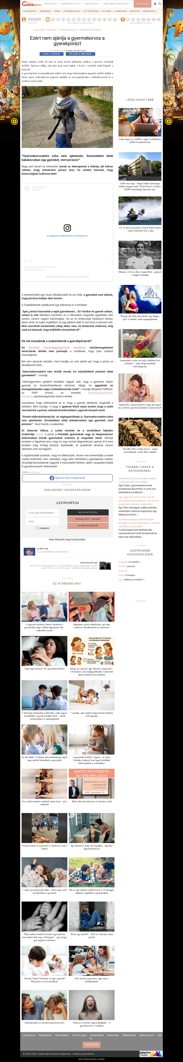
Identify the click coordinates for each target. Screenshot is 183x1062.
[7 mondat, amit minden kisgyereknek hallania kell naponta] (92, 695)
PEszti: (123, 570)
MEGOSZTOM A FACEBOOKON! (69, 478)
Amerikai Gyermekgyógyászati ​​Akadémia (57, 347)
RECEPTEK (135, 11)
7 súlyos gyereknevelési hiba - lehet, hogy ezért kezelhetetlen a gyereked (44, 891)
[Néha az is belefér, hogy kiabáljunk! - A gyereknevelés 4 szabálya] (92, 1005)
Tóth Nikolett (57, 51)
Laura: (131, 579)
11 (109, 20)
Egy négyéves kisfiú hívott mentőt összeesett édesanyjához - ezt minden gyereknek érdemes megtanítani (139, 501)
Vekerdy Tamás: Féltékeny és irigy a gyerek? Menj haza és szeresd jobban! (44, 980)
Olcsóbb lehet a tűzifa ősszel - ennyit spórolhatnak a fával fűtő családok (140, 450)
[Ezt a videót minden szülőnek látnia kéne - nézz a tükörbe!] (44, 784)
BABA (57, 11)
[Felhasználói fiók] (155, 2)
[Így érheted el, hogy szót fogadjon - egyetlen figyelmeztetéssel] (92, 828)
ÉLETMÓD (107, 11)
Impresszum (29, 1035)
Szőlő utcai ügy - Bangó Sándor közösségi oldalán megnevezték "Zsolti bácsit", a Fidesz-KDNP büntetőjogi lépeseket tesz (140, 187)
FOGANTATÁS (29, 11)
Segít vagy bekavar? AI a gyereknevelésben (44, 669)
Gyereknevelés (67, 30)
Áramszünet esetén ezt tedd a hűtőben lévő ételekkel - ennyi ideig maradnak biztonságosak (140, 364)
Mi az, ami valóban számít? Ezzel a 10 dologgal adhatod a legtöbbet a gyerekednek (91, 891)
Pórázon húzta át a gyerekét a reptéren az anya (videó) (44, 847)
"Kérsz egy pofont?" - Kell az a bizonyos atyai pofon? (91, 935)
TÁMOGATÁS (142, 4)
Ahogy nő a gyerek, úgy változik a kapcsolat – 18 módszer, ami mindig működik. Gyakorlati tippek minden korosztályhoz (92, 672)
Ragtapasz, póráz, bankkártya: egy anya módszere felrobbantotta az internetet (91, 626)
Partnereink (113, 1035)
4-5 (143, 20)
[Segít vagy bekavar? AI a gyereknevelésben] (44, 651)
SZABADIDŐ (120, 11)
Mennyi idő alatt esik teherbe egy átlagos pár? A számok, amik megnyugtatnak (140, 317)
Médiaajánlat (45, 1035)
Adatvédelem (62, 1035)
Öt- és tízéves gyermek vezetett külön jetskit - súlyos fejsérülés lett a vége (140, 229)
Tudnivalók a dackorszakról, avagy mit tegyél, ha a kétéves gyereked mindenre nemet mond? (140, 406)
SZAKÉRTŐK (50, 4)
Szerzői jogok (79, 1035)
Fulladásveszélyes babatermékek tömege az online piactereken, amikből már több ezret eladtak (139, 523)
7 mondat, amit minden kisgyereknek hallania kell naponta (91, 714)
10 (104, 20)
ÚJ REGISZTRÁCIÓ (88, 526)
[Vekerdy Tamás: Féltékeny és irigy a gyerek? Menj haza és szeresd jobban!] (44, 961)
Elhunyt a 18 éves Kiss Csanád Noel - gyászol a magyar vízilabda (140, 273)
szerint (39, 434)
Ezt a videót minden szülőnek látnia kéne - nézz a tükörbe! (44, 803)
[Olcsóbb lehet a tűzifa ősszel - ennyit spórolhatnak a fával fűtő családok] (140, 432)
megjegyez (44, 528)
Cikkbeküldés (129, 1035)
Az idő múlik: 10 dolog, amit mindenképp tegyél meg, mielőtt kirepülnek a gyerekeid (44, 758)
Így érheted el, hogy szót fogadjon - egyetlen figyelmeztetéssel (91, 847)
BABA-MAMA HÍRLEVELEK (116, 4)
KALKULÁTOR (91, 4)
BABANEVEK (149, 11)
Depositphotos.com (34, 472)
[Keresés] (160, 2)
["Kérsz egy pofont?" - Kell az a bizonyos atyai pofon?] (92, 917)
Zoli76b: (127, 566)
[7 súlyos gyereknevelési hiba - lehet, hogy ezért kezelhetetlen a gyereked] (44, 872)
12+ (158, 20)
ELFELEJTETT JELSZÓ (88, 519)
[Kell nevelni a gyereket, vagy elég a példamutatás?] (92, 961)
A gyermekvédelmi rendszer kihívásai (53, 552)
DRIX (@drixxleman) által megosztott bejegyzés (67, 276)
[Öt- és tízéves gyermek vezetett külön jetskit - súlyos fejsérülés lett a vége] (140, 210)
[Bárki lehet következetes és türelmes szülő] (92, 784)
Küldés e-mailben (80, 54)
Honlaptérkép (97, 1035)
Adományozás (146, 1035)
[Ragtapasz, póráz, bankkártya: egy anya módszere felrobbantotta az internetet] (92, 607)
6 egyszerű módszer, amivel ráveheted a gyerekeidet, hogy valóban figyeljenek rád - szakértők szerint (44, 628)
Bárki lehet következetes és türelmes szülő (92, 802)
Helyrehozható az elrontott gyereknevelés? (44, 1023)
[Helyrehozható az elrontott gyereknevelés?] (44, 1005)
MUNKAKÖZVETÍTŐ (70, 4)
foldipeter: (129, 562)
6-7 (148, 20)
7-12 (154, 20)
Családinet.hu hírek (44, 30)
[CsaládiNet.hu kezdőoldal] (31, 3)
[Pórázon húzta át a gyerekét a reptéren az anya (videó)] (44, 828)
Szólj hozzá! (51, 54)
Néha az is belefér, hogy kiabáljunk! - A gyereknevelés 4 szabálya (91, 1024)
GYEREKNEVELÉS (71, 11)
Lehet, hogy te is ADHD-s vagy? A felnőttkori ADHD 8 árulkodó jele (140, 140)
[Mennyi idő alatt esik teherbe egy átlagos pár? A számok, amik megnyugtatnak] (140, 299)
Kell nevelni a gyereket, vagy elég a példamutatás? (91, 980)
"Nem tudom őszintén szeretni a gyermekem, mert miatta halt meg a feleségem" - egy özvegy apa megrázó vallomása (44, 937)
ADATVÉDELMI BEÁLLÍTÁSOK (91, 1059)
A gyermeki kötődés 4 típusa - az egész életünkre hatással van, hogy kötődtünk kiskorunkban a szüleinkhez (91, 760)
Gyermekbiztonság (90, 30)
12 (115, 20)
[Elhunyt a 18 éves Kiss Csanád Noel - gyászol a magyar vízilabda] (140, 255)
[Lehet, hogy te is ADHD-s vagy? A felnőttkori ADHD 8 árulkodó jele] (140, 122)
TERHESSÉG (45, 11)
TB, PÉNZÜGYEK (91, 11)
